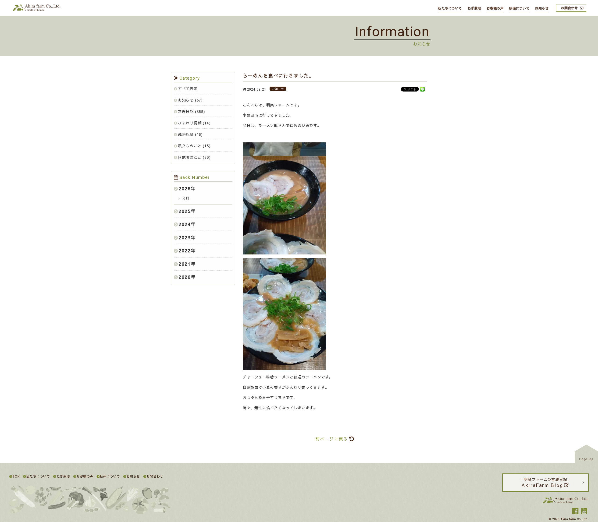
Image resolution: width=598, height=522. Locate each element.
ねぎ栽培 (474, 8)
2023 (185, 237)
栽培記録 (186, 134)
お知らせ (541, 8)
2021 (185, 264)
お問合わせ (569, 8)
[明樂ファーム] (36, 10)
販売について (519, 8)
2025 (185, 211)
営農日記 (186, 111)
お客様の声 (495, 8)
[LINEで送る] (422, 89)
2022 (185, 250)
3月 (185, 198)
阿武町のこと (190, 157)
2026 (185, 188)
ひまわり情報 (190, 122)
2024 (185, 224)
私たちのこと (190, 145)
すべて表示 (188, 88)
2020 (185, 277)
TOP (16, 476)
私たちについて (450, 8)
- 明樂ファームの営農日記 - (545, 482)
